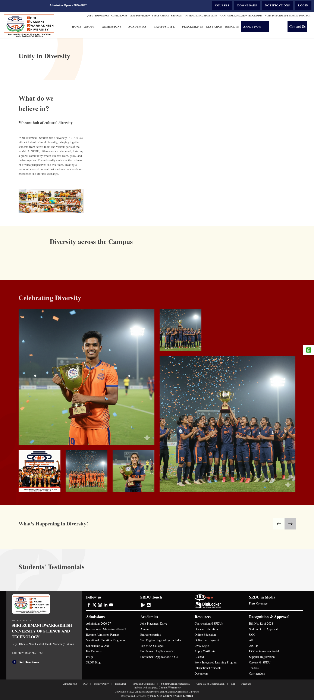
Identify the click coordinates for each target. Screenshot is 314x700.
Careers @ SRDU (259, 662)
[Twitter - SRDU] (94, 604)
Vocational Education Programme (240, 15)
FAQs (89, 657)
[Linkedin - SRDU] (105, 604)
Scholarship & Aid (97, 646)
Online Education (205, 634)
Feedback (246, 683)
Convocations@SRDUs (209, 623)
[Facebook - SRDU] (89, 604)
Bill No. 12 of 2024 (261, 623)
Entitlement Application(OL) (158, 651)
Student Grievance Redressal (175, 683)
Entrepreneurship (150, 634)
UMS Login (202, 646)
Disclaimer (120, 683)
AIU (251, 640)
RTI (233, 683)
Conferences (119, 15)
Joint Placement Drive (153, 623)
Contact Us (297, 26)
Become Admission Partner (102, 634)
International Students (208, 668)
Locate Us (24, 620)
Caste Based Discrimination (210, 683)
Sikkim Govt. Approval (263, 629)
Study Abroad (160, 15)
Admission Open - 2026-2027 (44, 5)
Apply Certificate (205, 651)
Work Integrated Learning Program (287, 15)
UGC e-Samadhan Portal (264, 651)
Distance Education (206, 629)
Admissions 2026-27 (98, 623)
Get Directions (29, 662)
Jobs (90, 15)
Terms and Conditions (143, 683)
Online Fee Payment (207, 640)
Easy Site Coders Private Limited (171, 695)
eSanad (199, 657)
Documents (201, 673)
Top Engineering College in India (160, 640)
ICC (85, 683)
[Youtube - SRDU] (111, 604)
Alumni (145, 629)
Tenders (253, 668)
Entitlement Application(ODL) (159, 657)
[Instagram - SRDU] (100, 604)
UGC (252, 634)
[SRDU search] (276, 26)
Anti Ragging (70, 683)
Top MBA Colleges (151, 646)
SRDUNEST (177, 15)
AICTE (253, 646)
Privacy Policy (101, 683)
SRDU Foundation (140, 15)
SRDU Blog (93, 662)
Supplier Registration (262, 657)
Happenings (102, 15)
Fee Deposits (93, 651)
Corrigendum (257, 673)
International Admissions (201, 15)
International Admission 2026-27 (106, 629)
